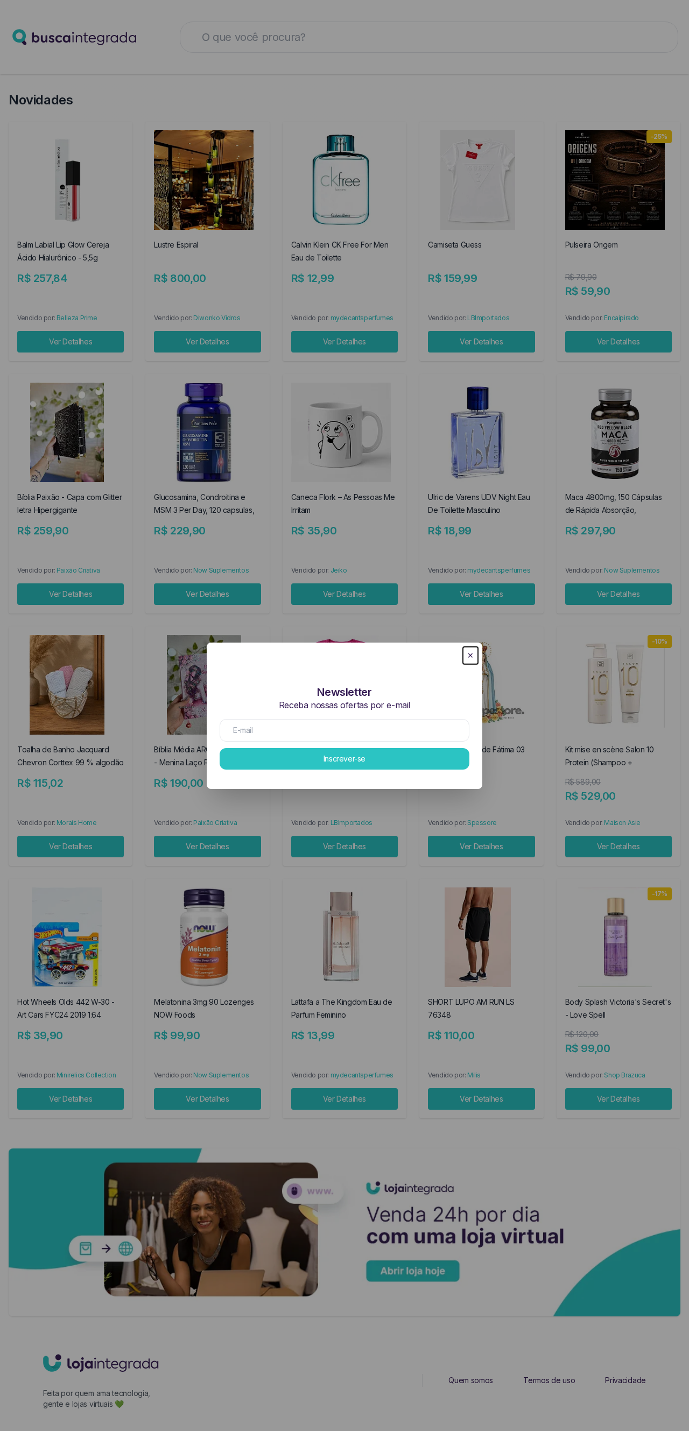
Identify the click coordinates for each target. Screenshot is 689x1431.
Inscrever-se (344, 758)
